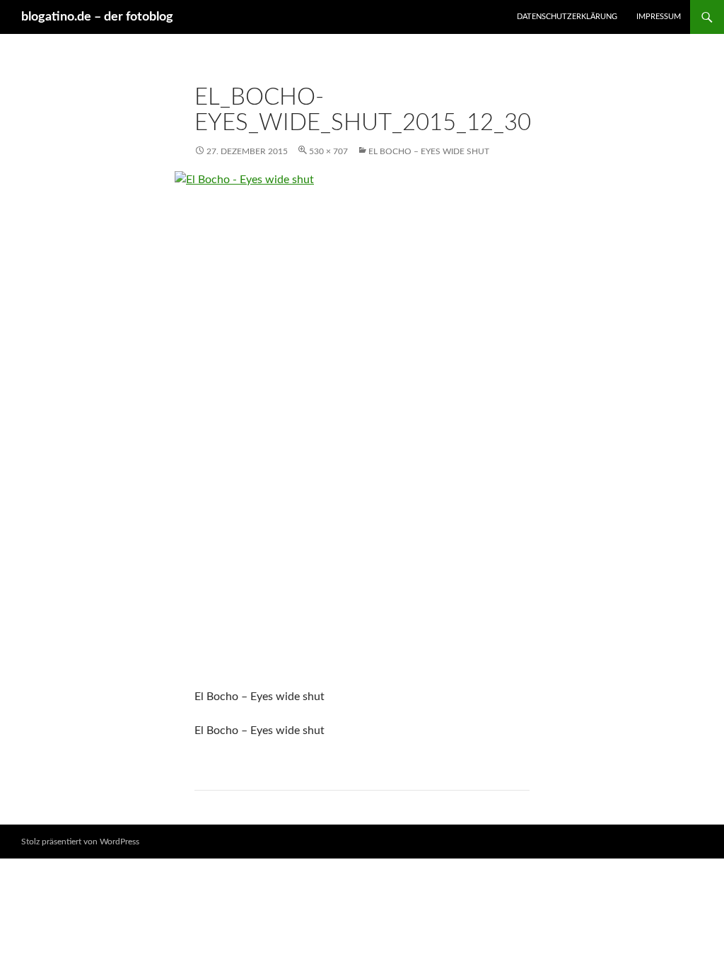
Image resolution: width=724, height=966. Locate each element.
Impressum (658, 17)
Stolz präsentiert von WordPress (80, 841)
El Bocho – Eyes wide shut (428, 151)
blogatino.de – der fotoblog (97, 17)
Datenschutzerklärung (567, 17)
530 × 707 (328, 151)
